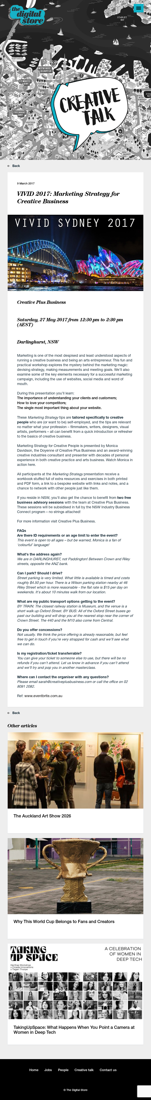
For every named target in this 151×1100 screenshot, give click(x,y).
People (63, 1070)
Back (16, 166)
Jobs (48, 1070)
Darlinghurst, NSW (38, 342)
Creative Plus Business (41, 302)
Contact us (108, 1070)
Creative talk (84, 1070)
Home (33, 1070)
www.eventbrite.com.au (43, 696)
